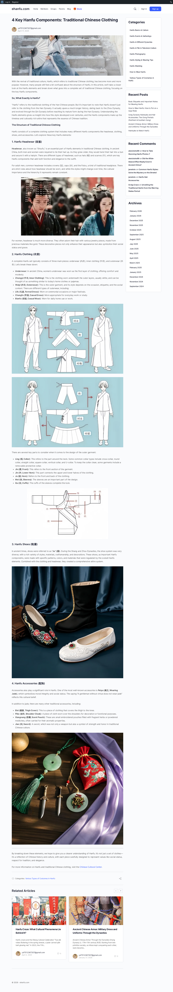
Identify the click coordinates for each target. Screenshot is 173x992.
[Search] (135, 8)
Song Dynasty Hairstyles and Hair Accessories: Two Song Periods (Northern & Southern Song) (141, 117)
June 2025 (134, 249)
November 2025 (136, 225)
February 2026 (136, 211)
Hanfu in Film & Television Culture (143, 48)
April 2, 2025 (27, 955)
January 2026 (135, 216)
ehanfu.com (21, 9)
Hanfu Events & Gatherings (140, 36)
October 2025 (135, 230)
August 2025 (135, 239)
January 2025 (135, 272)
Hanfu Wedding (136, 66)
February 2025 (136, 267)
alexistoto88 (133, 151)
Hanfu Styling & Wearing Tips (141, 60)
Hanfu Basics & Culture (139, 30)
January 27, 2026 (85, 958)
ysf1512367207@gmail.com (29, 28)
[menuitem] (2, 2)
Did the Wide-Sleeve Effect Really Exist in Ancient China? (141, 161)
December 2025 (136, 220)
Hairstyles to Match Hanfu (138, 131)
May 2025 (134, 253)
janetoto (132, 169)
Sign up (155, 9)
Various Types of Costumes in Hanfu (40, 878)
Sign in (144, 9)
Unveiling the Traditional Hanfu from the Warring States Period (143, 188)
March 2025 (135, 263)
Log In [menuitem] (7, 2)
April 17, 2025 (23, 31)
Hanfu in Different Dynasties (141, 42)
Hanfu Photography (137, 54)
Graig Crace (133, 185)
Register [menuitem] (15, 2)
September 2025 (137, 234)
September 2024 (137, 286)
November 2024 (136, 282)
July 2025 (134, 244)
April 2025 (134, 258)
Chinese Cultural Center (91, 867)
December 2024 (136, 277)
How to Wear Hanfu (137, 72)
